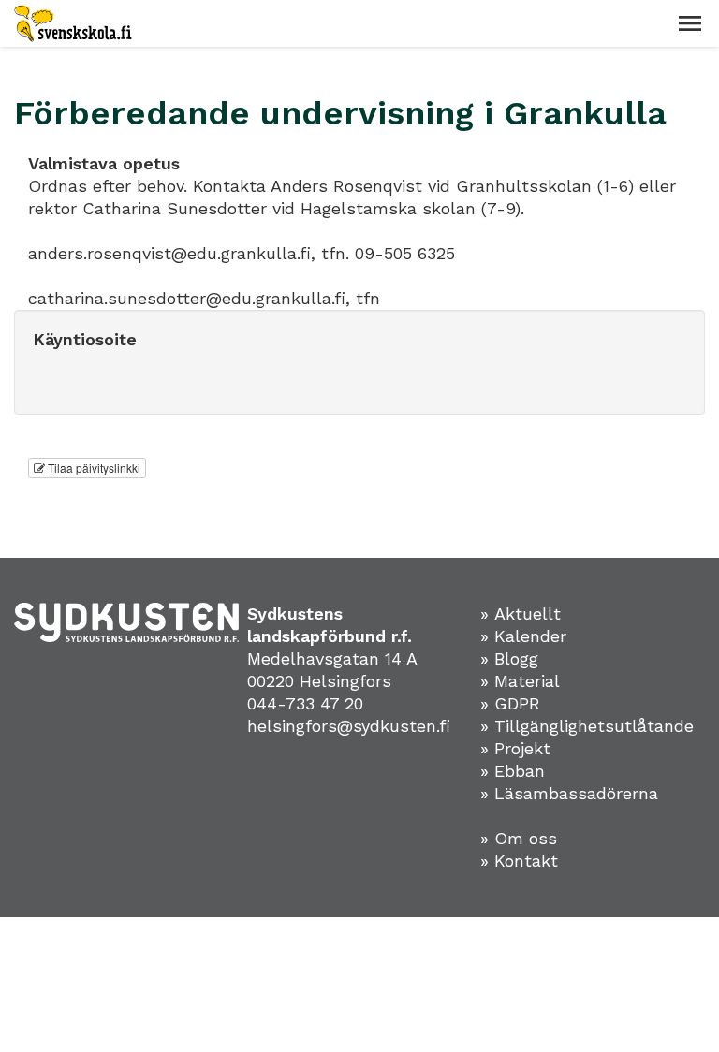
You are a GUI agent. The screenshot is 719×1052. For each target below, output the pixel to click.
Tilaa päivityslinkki (92, 467)
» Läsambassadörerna (569, 793)
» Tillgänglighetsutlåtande (587, 726)
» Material (520, 681)
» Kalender (523, 636)
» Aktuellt (520, 613)
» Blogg (509, 658)
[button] (690, 23)
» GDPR (510, 703)
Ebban (519, 771)
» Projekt (515, 748)
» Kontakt (519, 860)
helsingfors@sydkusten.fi (348, 726)
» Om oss (518, 838)
